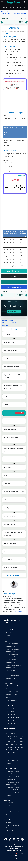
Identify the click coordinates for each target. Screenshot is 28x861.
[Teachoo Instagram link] (10, 839)
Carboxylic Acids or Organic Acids (14, 491)
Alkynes (14, 413)
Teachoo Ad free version (12, 691)
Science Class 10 (5, 11)
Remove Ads (14, 276)
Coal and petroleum (9, 524)
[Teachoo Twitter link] (14, 839)
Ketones (6, 500)
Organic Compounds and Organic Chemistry (14, 376)
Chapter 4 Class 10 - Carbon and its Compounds (14, 13)
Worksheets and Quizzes (12, 694)
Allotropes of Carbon (10, 342)
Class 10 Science (10, 711)
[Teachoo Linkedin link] (22, 839)
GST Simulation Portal (11, 700)
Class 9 (25, 7)
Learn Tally (8, 808)
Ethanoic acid (8, 559)
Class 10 (18, 7)
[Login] (24, 2)
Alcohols (6, 475)
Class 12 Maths (10, 720)
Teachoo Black (18, 611)
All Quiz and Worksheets (14, 287)
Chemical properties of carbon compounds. (13, 534)
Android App (9, 632)
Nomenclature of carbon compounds (11, 439)
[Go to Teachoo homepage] (13, 2)
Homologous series (9, 508)
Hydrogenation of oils (10, 543)
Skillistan (8, 697)
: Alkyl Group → (14, 271)
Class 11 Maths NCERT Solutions (15, 757)
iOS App (8, 635)
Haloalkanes (7, 467)
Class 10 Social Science (12, 717)
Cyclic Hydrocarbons (10, 429)
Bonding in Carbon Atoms (11, 350)
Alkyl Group (7, 421)
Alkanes (6, 396)
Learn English (9, 803)
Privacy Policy (19, 846)
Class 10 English (10, 714)
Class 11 (11, 7)
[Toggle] (2, 2)
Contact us (17, 845)
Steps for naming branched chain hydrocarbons (13, 449)
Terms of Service (9, 846)
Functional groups (9, 459)
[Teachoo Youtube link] (18, 839)
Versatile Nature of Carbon (12, 366)
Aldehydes (7, 483)
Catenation (7, 358)
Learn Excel (9, 805)
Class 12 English (10, 723)
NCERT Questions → (14, 575)
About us (10, 845)
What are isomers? (9, 516)
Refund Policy (14, 848)
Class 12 (4, 7)
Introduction (7, 334)
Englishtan (8, 822)
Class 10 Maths (10, 708)
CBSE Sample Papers (11, 830)
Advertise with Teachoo (14, 850)
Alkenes (6, 404)
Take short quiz (14, 281)
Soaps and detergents (10, 568)
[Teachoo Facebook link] (5, 839)
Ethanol (6, 551)
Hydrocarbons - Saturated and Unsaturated (13, 387)
